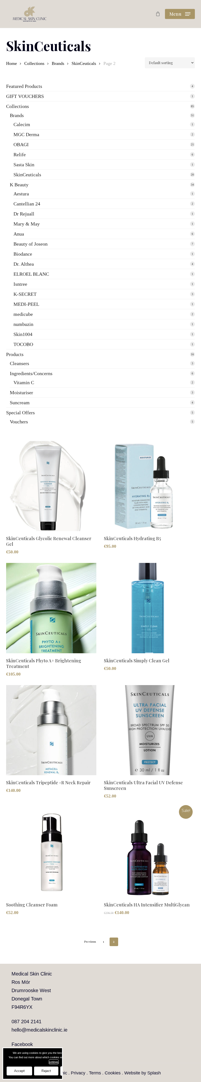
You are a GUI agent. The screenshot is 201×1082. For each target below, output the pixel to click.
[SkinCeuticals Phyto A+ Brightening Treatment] (51, 608)
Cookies (113, 1072)
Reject (46, 1071)
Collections (34, 63)
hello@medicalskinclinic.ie (39, 1030)
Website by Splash (142, 1072)
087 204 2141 (26, 1021)
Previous (90, 941)
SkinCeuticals (84, 63)
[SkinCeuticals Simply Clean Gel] (149, 608)
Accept (19, 1071)
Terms (95, 1072)
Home (11, 63)
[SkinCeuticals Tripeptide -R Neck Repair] (51, 730)
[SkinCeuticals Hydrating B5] (149, 486)
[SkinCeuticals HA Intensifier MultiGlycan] (149, 852)
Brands (58, 63)
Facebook (22, 1044)
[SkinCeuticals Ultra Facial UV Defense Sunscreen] (149, 730)
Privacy (78, 1072)
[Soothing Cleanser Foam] (51, 852)
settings (53, 1061)
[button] (180, 14)
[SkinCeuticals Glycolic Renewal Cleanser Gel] (51, 486)
